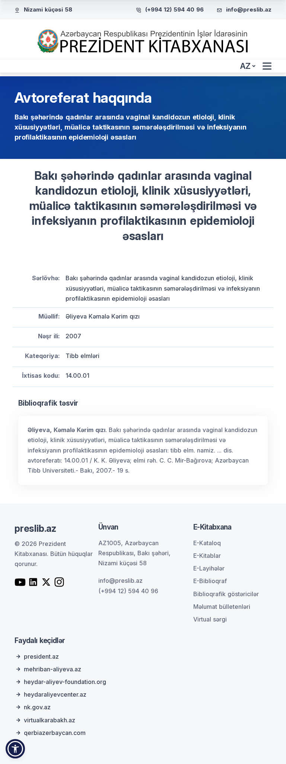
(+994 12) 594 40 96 (174, 9)
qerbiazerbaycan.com (55, 732)
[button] (15, 749)
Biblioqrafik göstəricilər (226, 594)
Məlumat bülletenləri (221, 606)
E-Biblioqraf (210, 581)
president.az (41, 656)
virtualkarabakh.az (49, 720)
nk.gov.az (37, 707)
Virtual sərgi (210, 619)
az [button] (245, 66)
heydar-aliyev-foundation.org (65, 681)
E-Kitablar (207, 555)
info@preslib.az (248, 9)
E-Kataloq (207, 543)
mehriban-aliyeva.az (52, 669)
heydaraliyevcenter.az (55, 694)
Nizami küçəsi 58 (48, 9)
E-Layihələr (209, 568)
